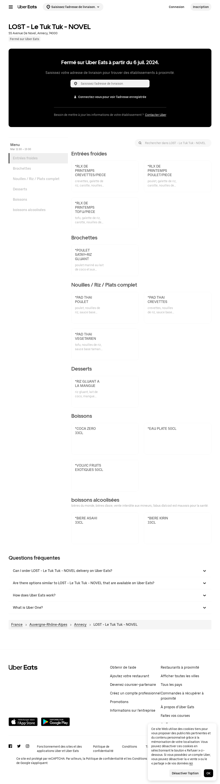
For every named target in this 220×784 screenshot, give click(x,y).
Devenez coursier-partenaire (133, 685)
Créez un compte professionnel (135, 693)
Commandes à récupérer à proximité (182, 695)
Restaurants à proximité (180, 667)
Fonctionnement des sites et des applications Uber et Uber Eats (59, 749)
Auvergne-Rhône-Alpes (48, 625)
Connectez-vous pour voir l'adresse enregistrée (112, 97)
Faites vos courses (175, 716)
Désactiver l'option (185, 773)
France (17, 625)
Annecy (80, 625)
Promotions (119, 702)
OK (208, 773)
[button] (110, 571)
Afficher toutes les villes (180, 676)
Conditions (129, 746)
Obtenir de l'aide (123, 667)
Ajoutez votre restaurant (129, 676)
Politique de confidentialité (103, 749)
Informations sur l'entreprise (132, 710)
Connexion (176, 7)
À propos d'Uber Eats (177, 707)
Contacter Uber (155, 114)
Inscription (201, 7)
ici (191, 763)
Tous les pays (171, 685)
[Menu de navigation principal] (11, 7)
